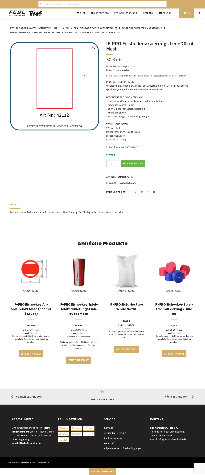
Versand (131, 66)
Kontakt (108, 427)
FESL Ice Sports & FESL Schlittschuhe (33, 28)
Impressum (13, 462)
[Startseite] (25, 13)
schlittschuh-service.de (28, 443)
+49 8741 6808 (167, 435)
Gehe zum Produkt (31, 353)
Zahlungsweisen (113, 438)
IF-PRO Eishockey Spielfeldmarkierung (35, 32)
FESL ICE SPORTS (100, 13)
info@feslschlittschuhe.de (172, 439)
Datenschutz (28, 462)
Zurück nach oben (102, 399)
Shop (82, 13)
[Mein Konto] (199, 13)
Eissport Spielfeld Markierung (142, 28)
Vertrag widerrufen (102, 471)
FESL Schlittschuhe (125, 13)
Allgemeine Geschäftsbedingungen (123, 448)
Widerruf (109, 443)
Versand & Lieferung (115, 432)
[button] (93, 47)
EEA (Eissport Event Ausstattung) (95, 28)
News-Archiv (44, 462)
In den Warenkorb (133, 163)
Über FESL (148, 13)
